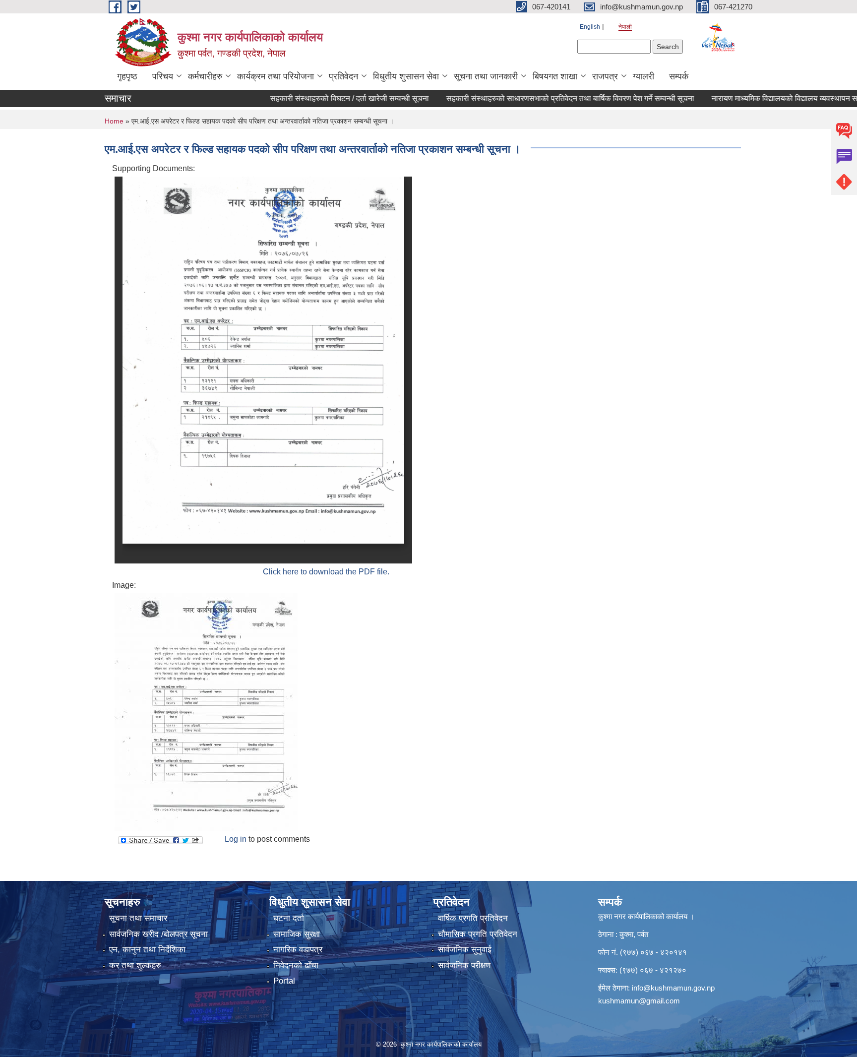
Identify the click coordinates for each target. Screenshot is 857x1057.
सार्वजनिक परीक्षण (464, 965)
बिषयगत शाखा (555, 76)
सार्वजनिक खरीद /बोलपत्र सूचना (158, 934)
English (590, 26)
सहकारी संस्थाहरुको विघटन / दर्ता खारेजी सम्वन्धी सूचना (329, 98)
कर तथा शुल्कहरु (135, 965)
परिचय (162, 76)
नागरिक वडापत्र (297, 949)
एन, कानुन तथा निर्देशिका (147, 949)
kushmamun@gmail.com (639, 1000)
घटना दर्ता (288, 918)
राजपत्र (605, 76)
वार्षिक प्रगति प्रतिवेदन (473, 918)
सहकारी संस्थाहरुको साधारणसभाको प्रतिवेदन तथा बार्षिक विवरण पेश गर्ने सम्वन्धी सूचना (550, 98)
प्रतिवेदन (343, 76)
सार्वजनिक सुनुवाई (464, 949)
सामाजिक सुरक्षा (296, 934)
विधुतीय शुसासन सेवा (406, 76)
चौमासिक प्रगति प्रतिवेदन (477, 934)
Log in (235, 839)
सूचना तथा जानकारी (486, 76)
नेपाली (625, 26)
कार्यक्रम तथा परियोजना (275, 76)
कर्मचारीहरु (205, 76)
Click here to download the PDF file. (326, 571)
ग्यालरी (643, 76)
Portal (284, 981)
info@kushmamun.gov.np (673, 988)
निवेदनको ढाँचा (295, 965)
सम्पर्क (678, 76)
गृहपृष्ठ (127, 76)
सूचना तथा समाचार (138, 918)
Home (114, 121)
